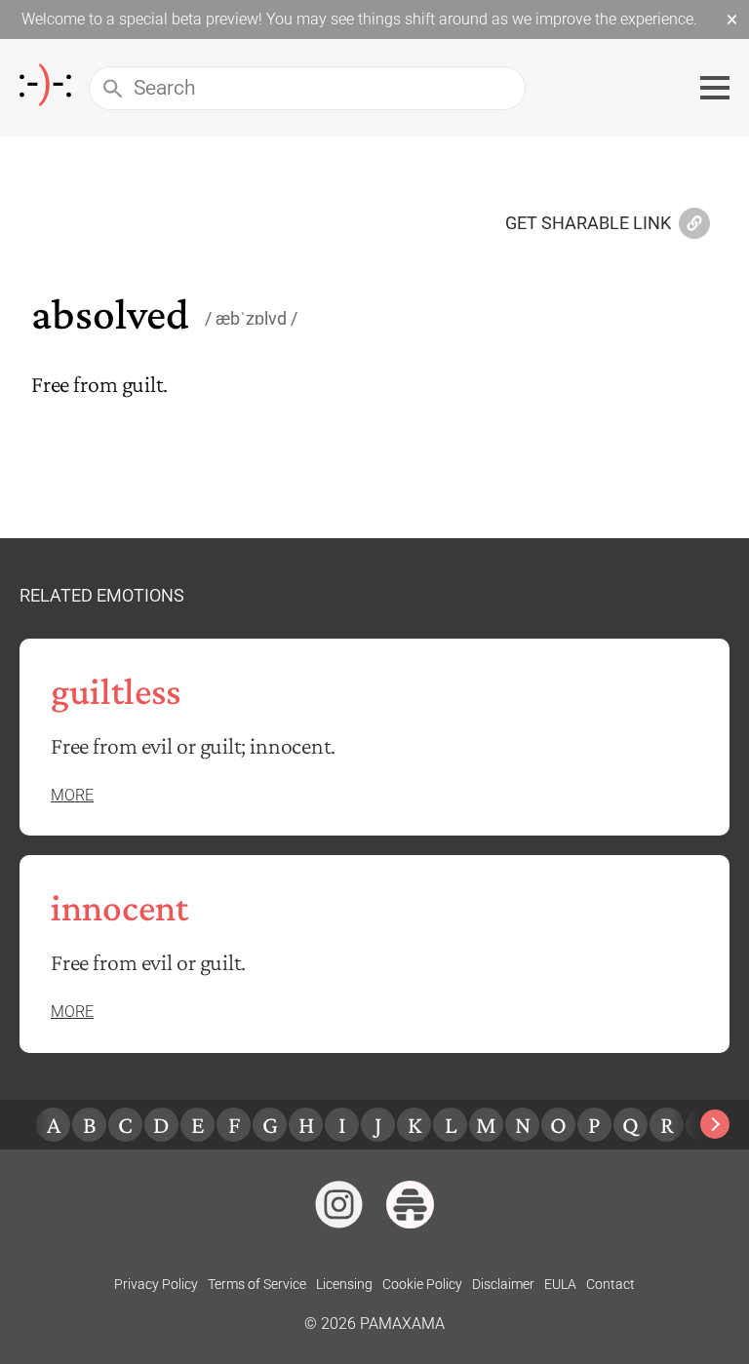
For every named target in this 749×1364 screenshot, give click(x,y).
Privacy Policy (156, 1284)
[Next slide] (714, 1124)
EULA (560, 1284)
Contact (610, 1284)
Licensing (344, 1284)
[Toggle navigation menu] (714, 87)
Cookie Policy (422, 1284)
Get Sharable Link (588, 224)
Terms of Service (257, 1284)
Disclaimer (503, 1284)
